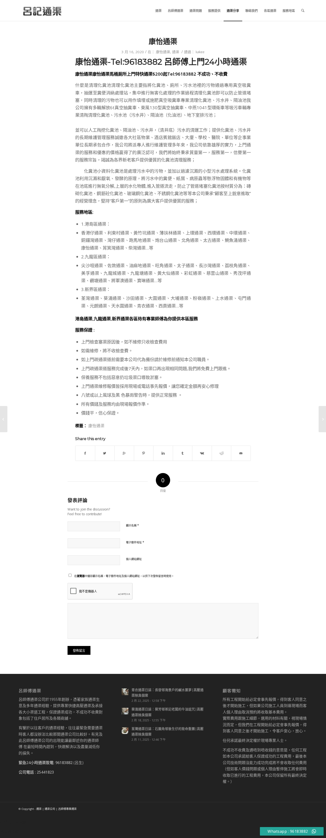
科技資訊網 (9, 831)
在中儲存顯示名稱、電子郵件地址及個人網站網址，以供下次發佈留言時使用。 (124, 576)
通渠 (175, 51)
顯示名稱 (132, 525)
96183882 (64, 762)
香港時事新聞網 (13, 822)
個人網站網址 (134, 559)
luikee (200, 51)
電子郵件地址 (135, 542)
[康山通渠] (3, 419)
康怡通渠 (163, 41)
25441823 (45, 772)
